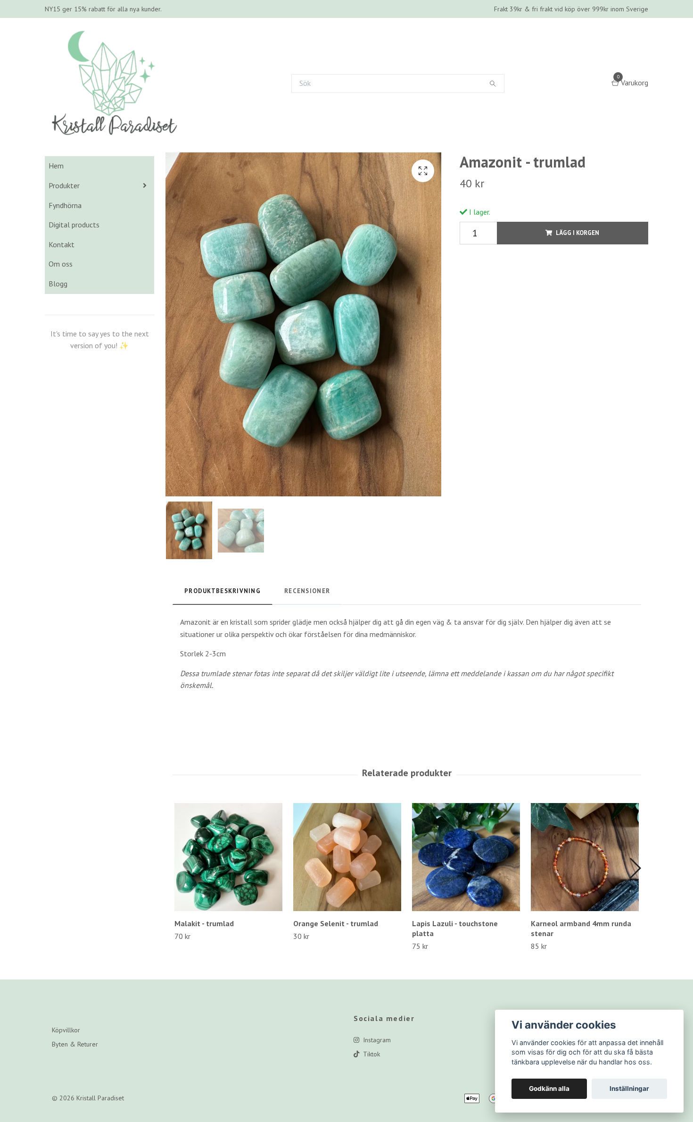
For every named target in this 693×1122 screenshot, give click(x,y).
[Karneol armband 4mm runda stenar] (585, 891)
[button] (634, 901)
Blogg (58, 317)
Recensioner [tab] (307, 624)
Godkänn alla (549, 1088)
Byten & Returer (75, 1077)
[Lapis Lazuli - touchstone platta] (466, 891)
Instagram (376, 1073)
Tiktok (370, 1087)
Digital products (74, 258)
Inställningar (629, 1088)
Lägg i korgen (577, 266)
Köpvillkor (66, 1063)
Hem (56, 199)
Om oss (61, 297)
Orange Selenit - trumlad (335, 957)
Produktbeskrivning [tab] (222, 624)
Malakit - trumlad (204, 957)
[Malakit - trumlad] (228, 891)
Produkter (64, 219)
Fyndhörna (65, 238)
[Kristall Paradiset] (137, 100)
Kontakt (61, 278)
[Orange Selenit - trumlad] (347, 891)
